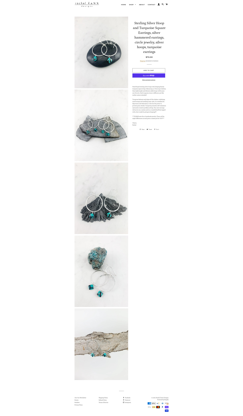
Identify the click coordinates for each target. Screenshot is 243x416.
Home (123, 5)
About (142, 5)
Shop (131, 5)
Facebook (127, 398)
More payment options (148, 80)
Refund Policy (103, 400)
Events (76, 400)
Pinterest (127, 400)
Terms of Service (103, 402)
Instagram (128, 402)
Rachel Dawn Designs (162, 398)
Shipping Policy (103, 398)
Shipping (142, 61)
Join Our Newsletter (80, 398)
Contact (151, 5)
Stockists (77, 402)
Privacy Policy (78, 405)
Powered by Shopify (162, 400)
